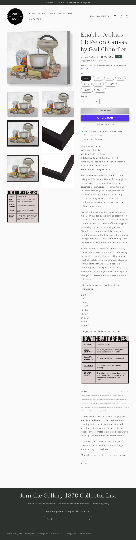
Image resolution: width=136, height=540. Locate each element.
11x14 (109, 78)
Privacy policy (42, 534)
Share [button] (85, 463)
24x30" (111, 84)
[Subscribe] (89, 519)
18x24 (98, 84)
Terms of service (56, 534)
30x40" (87, 90)
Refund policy (30, 534)
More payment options (105, 124)
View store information (94, 139)
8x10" (86, 78)
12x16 (120, 78)
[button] (115, 16)
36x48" (100, 90)
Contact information (85, 534)
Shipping (84, 61)
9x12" (97, 78)
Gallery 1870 (17, 534)
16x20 (86, 84)
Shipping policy (70, 534)
